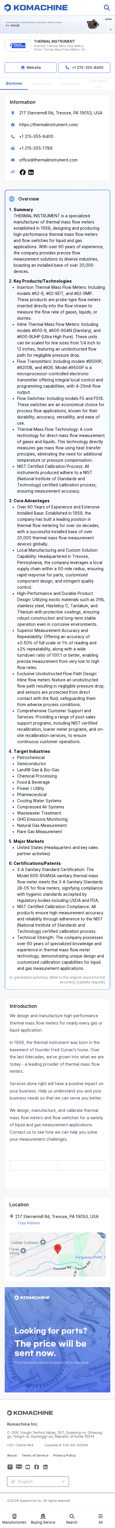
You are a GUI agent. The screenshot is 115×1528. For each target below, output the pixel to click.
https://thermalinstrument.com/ (48, 124)
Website (34, 67)
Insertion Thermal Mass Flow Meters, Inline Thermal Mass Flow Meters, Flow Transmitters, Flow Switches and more (61, 47)
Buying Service (43, 1522)
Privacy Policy (64, 1455)
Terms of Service (35, 1455)
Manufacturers (14, 1522)
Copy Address (29, 1223)
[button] (104, 1478)
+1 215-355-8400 (36, 136)
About (12, 1455)
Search (72, 1522)
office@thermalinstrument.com (48, 160)
